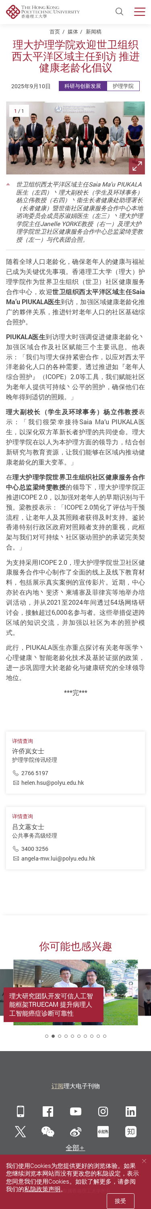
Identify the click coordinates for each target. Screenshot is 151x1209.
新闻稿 (93, 31)
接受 (120, 1201)
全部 (72, 1148)
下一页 (127, 890)
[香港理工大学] (43, 12)
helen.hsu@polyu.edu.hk (52, 782)
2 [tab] (53, 1036)
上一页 (24, 890)
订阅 (58, 1086)
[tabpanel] (76, 1002)
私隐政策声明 (42, 1189)
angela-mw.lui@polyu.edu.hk (58, 858)
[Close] (144, 1161)
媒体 (73, 31)
